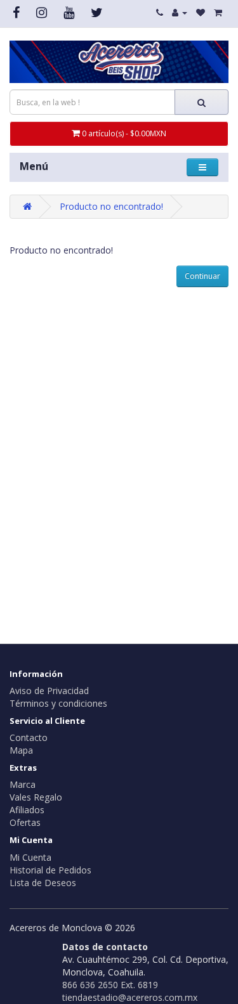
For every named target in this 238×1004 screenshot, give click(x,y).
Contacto (29, 737)
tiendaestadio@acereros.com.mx (129, 997)
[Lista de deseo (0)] (200, 12)
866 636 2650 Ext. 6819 (110, 985)
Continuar (202, 276)
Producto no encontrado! (111, 206)
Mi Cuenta (30, 857)
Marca (23, 784)
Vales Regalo (36, 797)
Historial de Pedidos (50, 870)
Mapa (21, 750)
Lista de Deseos (43, 883)
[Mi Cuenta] (179, 12)
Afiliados (27, 810)
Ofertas (25, 822)
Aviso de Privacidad (49, 691)
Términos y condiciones (58, 703)
